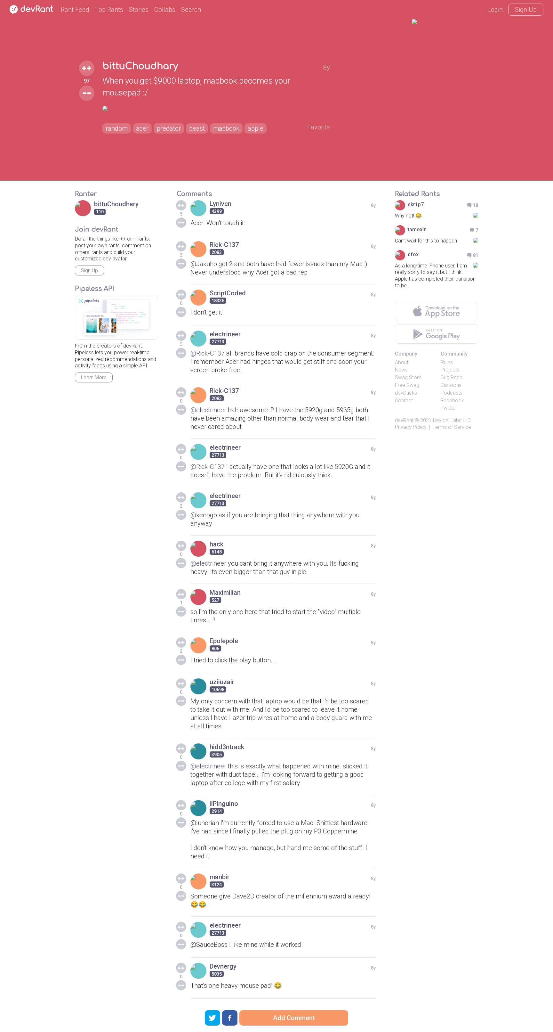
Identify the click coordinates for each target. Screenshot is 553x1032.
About (401, 362)
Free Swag (407, 385)
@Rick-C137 (207, 353)
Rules (447, 362)
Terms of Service (452, 427)
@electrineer (208, 410)
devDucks (406, 393)
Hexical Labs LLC (452, 420)
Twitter (448, 408)
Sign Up (526, 9)
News (401, 370)
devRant (404, 420)
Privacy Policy (411, 427)
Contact (404, 400)
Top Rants (109, 9)
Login (495, 9)
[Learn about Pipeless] (116, 318)
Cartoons (451, 385)
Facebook (452, 400)
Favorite (318, 127)
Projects (450, 370)
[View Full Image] (216, 108)
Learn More (94, 377)
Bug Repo (452, 377)
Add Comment (294, 1018)
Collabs (164, 9)
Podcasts (451, 393)
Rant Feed (75, 9)
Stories (138, 9)
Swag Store (408, 377)
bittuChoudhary (140, 66)
